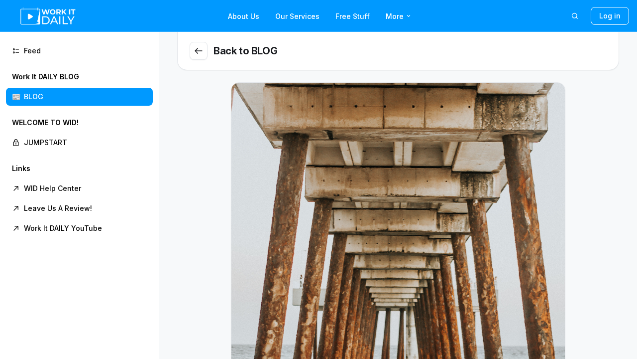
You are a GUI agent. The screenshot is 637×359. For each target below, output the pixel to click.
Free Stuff (352, 16)
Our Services (297, 16)
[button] (79, 87)
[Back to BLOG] (199, 51)
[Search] (575, 16)
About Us (243, 16)
